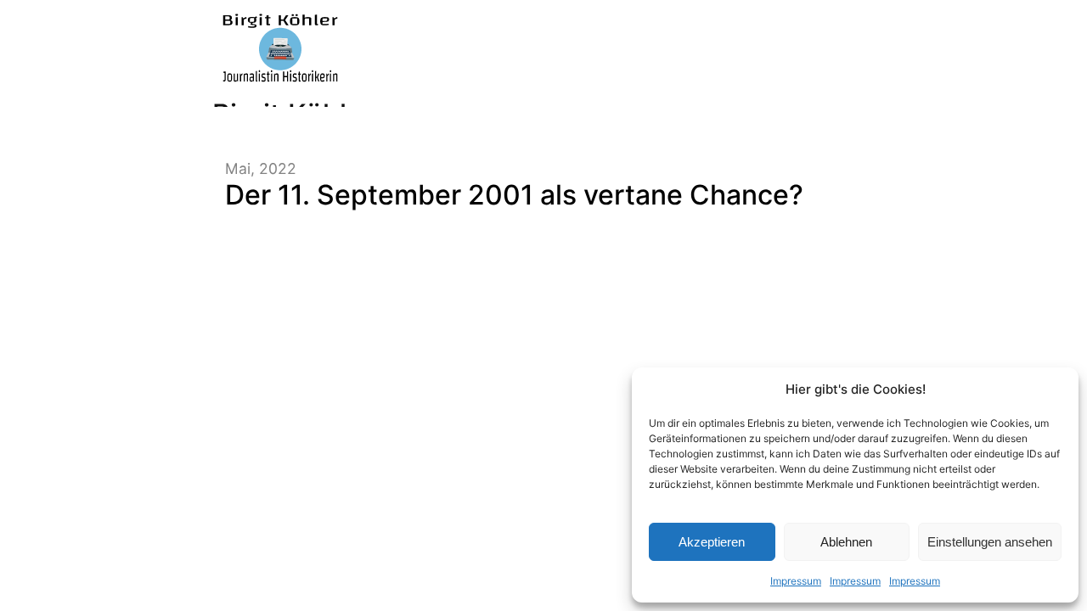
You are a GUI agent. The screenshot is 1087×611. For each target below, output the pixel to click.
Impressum (795, 581)
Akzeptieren (712, 542)
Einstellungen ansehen (989, 542)
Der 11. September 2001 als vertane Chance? (514, 194)
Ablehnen (846, 542)
